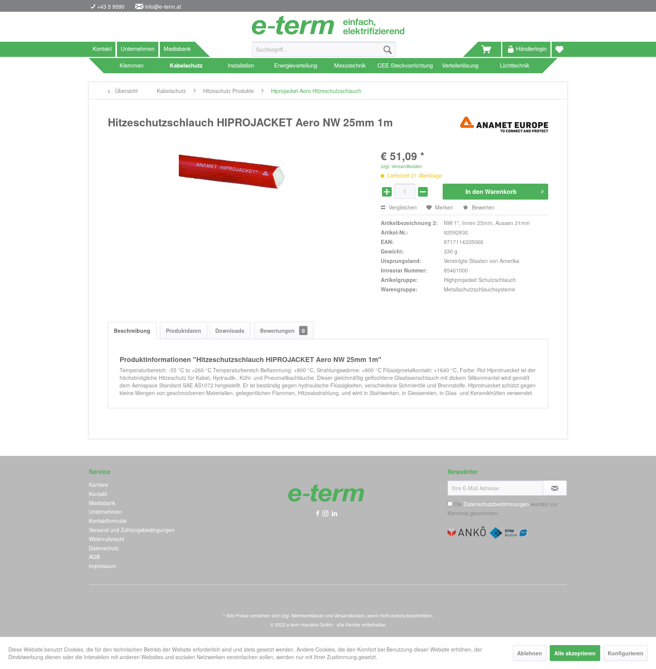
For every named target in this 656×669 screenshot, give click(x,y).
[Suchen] (388, 49)
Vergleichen (402, 207)
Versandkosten (349, 615)
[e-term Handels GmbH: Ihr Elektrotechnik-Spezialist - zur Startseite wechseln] (328, 25)
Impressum (102, 566)
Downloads (229, 330)
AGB (94, 556)
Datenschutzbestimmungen (496, 504)
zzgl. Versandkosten (401, 166)
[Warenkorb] (489, 49)
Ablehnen (529, 653)
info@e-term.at (163, 6)
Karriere (98, 484)
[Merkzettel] (559, 49)
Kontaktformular (108, 520)
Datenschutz (104, 548)
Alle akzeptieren (575, 653)
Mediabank (177, 48)
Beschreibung (132, 330)
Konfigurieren (625, 653)
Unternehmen (138, 48)
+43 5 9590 (110, 6)
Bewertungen (282, 330)
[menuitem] (324, 53)
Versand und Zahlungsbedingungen (132, 530)
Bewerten (482, 207)
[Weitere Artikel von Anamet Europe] (504, 129)
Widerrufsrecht (106, 539)
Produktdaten (183, 330)
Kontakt (102, 48)
